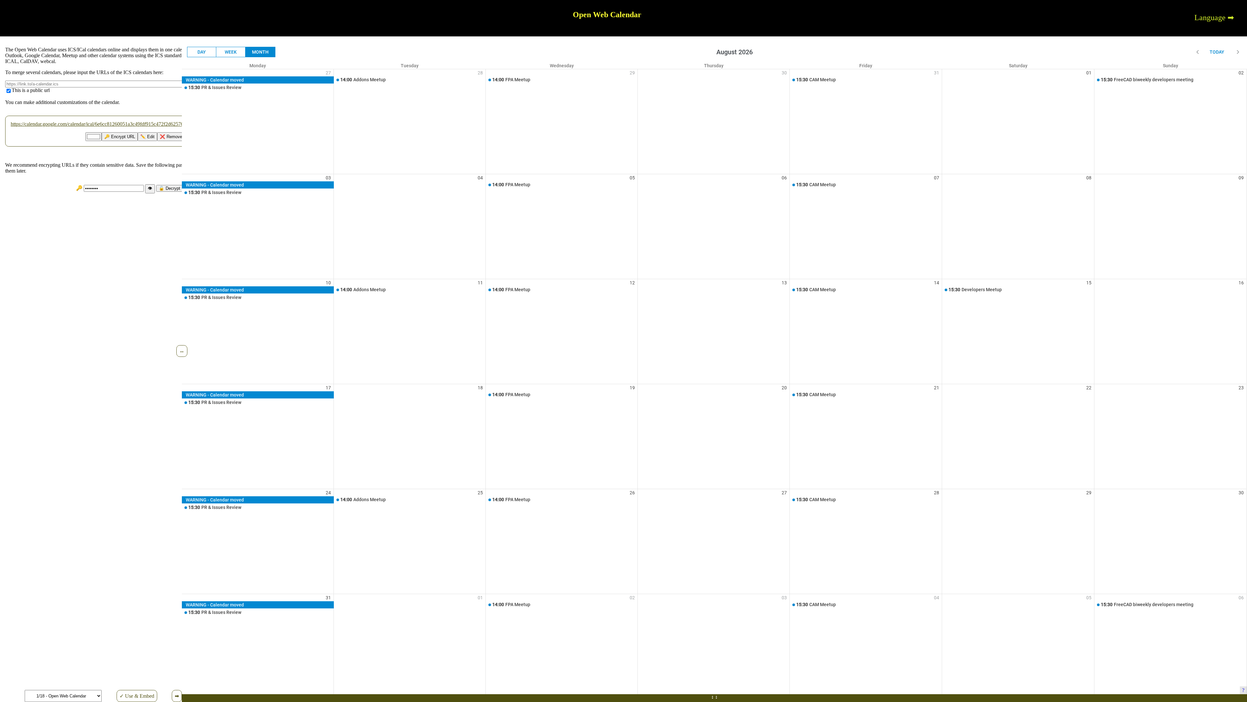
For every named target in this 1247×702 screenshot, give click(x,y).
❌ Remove (171, 136)
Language (1210, 17)
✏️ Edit (147, 136)
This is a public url (31, 90)
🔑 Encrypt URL (119, 136)
